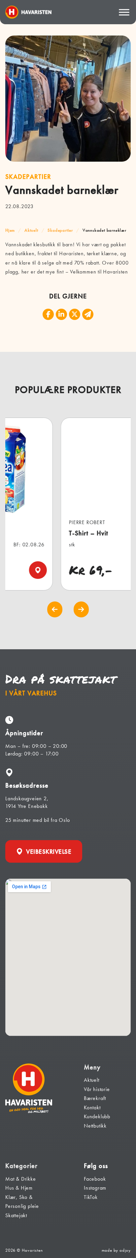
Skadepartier (60, 230)
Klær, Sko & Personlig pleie (22, 1202)
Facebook (95, 1178)
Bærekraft (95, 1098)
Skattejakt (16, 1215)
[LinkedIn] (61, 314)
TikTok (91, 1197)
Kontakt (92, 1107)
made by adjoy (116, 1250)
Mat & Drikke (20, 1178)
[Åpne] (124, 12)
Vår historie (97, 1089)
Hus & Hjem (19, 1187)
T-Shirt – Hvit (56, 533)
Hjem (10, 230)
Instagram (95, 1187)
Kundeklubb (97, 1116)
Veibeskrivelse (48, 851)
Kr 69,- (58, 570)
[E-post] (87, 314)
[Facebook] (48, 314)
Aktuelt (31, 230)
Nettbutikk (95, 1125)
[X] (74, 314)
